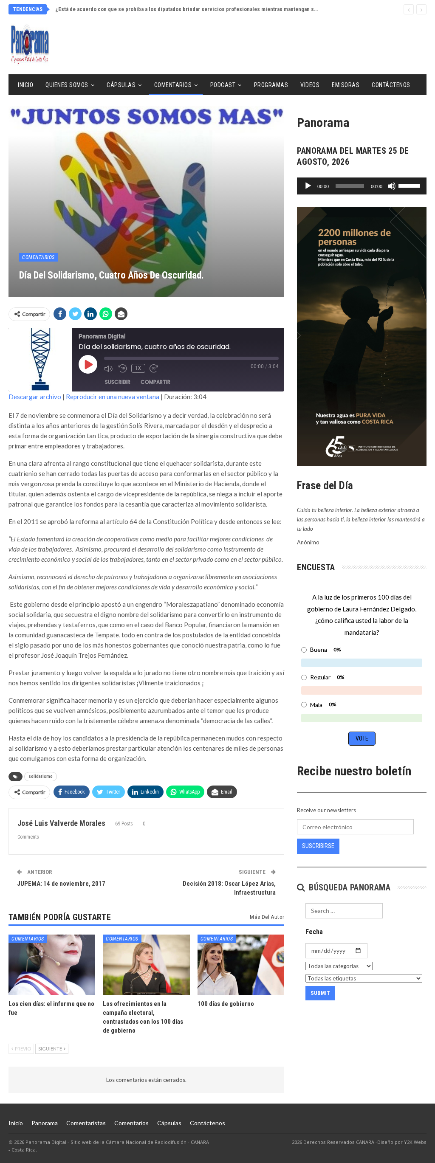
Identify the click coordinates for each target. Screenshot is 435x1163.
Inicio (25, 85)
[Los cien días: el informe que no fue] (51, 965)
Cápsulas (121, 85)
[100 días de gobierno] (241, 965)
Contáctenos (391, 85)
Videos (309, 85)
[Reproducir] (308, 186)
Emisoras (345, 85)
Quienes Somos (66, 85)
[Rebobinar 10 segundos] (123, 368)
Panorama (44, 1122)
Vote (362, 738)
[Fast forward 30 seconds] (155, 368)
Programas (271, 85)
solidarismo (40, 776)
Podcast (223, 85)
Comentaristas (86, 1122)
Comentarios (173, 85)
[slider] (410, 185)
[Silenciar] (391, 186)
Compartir (155, 382)
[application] (362, 185)
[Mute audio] (109, 368)
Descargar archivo (34, 396)
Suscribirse (318, 845)
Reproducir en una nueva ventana (112, 396)
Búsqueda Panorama (348, 887)
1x (138, 368)
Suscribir (117, 382)
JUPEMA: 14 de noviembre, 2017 (61, 883)
